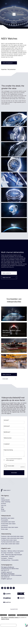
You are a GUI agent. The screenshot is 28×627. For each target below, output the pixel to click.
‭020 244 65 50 (5, 577)
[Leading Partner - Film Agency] (7, 593)
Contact (3, 511)
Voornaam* (6, 420)
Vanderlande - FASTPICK (8, 556)
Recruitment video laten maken (9, 527)
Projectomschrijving (8, 449)
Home (2, 498)
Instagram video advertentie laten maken (12, 538)
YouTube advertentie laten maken (10, 542)
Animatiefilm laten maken (8, 521)
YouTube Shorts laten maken (9, 540)
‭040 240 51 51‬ (5, 570)
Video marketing (5, 501)
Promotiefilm (4, 520)
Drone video (4, 529)
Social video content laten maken (10, 543)
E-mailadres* (7, 444)
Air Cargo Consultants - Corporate (10, 552)
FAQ (2, 507)
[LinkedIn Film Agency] (2, 588)
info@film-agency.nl (6, 572)
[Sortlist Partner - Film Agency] (21, 593)
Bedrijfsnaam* (7, 432)
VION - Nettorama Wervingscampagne (11, 554)
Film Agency (4, 617)
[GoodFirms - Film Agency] (7, 601)
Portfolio (3, 503)
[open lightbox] (14, 14)
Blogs (2, 509)
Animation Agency (14, 617)
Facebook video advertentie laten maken (12, 536)
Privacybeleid (12, 615)
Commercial (4, 525)
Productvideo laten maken (8, 523)
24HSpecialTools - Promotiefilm (10, 560)
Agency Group (5, 619)
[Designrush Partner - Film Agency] (21, 597)
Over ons (3, 505)
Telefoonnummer (7, 438)
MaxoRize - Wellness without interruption (12, 551)
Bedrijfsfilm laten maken (7, 518)
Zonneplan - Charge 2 (7, 558)
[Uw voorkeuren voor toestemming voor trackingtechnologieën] (25, 624)
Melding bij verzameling (8, 625)
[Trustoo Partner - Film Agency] (7, 597)
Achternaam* (7, 426)
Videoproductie (5, 500)
